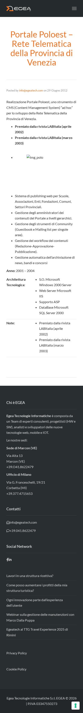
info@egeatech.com (31, 90)
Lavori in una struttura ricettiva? (29, 576)
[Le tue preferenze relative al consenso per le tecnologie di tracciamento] (76, 706)
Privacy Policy (16, 653)
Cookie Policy (16, 669)
